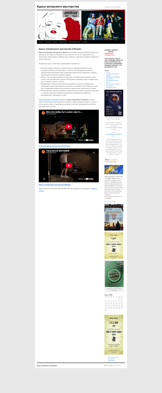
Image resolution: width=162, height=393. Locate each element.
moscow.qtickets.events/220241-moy (114, 135)
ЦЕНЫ (55, 42)
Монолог (108, 82)
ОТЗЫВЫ (84, 42)
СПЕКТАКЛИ (109, 79)
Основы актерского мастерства (113, 84)
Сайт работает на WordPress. (113, 365)
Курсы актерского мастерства (58, 6)
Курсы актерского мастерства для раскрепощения (113, 358)
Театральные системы (111, 87)
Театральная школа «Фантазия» (49, 100)
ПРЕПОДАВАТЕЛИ (74, 42)
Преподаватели (109, 85)
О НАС (41, 42)
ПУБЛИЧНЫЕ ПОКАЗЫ (112, 80)
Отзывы (108, 72)
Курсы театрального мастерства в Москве (54, 146)
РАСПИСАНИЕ (63, 42)
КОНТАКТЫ (48, 42)
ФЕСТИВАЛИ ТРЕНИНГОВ (113, 77)
